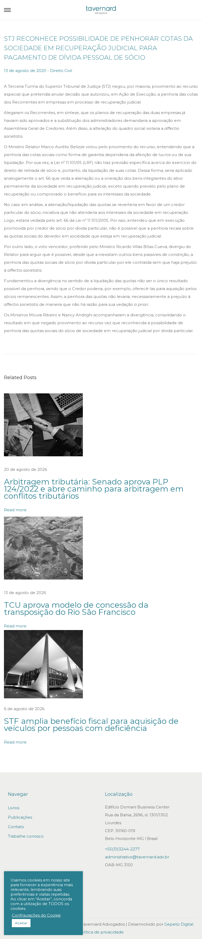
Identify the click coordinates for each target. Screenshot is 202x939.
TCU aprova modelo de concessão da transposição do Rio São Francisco (76, 608)
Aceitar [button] (21, 923)
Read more (15, 509)
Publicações (20, 817)
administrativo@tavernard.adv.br (137, 856)
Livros (13, 807)
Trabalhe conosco (26, 836)
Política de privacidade (101, 932)
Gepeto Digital (178, 924)
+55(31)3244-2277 (122, 849)
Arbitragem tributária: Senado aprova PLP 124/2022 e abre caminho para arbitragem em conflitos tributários (94, 489)
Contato (16, 826)
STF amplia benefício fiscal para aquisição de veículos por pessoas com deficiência (91, 724)
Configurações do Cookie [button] (36, 915)
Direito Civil (61, 70)
